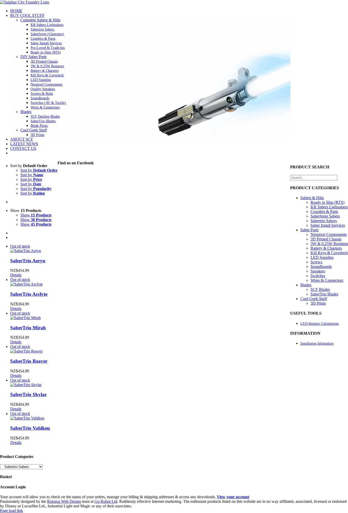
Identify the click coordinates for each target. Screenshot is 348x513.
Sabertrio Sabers (324, 221)
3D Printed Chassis (326, 239)
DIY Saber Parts (33, 57)
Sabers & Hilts (312, 198)
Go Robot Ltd (106, 501)
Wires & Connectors (327, 280)
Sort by (39, 170)
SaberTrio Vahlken (30, 428)
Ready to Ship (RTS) (327, 202)
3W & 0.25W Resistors (329, 243)
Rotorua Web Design (64, 501)
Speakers (318, 271)
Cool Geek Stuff (33, 130)
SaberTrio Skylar (28, 394)
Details (15, 275)
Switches (318, 276)
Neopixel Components (329, 234)
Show (35, 215)
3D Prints (318, 303)
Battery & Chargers (326, 248)
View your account (233, 497)
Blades (25, 112)
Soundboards (321, 266)
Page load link (11, 510)
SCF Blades (320, 289)
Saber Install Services (328, 225)
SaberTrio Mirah (28, 327)
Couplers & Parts (324, 211)
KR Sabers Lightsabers (329, 207)
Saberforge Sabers (325, 216)
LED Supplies (322, 257)
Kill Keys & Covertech (329, 253)
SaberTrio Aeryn (27, 260)
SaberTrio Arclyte (28, 294)
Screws (316, 262)
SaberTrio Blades (324, 294)
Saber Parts (309, 230)
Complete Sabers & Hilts (40, 20)
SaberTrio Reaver (28, 361)
